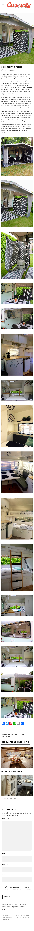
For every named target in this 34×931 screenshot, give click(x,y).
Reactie (5, 818)
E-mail (5, 864)
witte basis (23, 734)
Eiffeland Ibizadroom (11, 771)
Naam (4, 853)
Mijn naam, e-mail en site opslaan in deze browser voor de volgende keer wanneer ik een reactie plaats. (18, 887)
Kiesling (7, 919)
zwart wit (6, 736)
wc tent (15, 734)
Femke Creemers (9, 70)
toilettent (6, 734)
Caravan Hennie (8, 799)
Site (3, 875)
